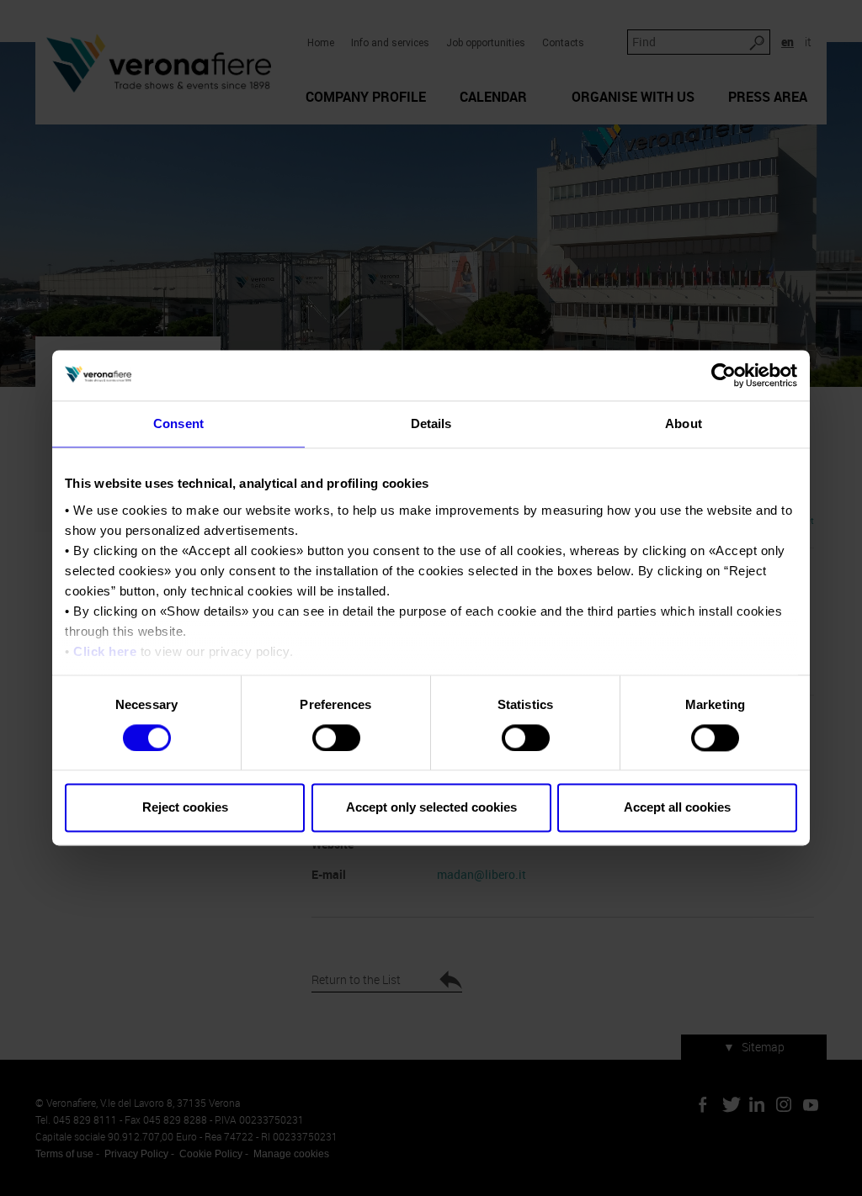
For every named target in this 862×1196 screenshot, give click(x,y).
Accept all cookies (677, 808)
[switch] (336, 737)
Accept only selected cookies (431, 808)
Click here (104, 651)
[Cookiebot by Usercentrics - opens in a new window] (723, 375)
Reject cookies (185, 808)
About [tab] (683, 423)
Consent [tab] (178, 423)
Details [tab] (431, 423)
